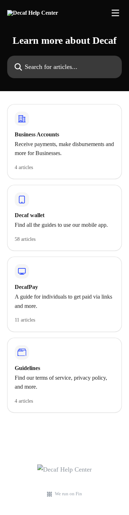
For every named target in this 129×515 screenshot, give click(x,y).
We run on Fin (68, 493)
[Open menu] (115, 13)
